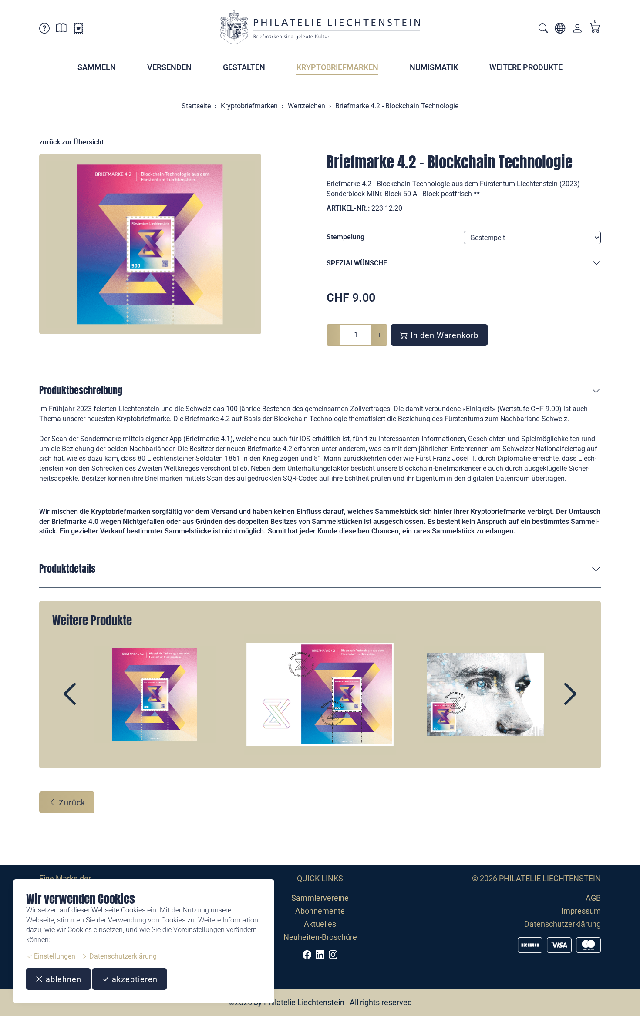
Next (550, 701)
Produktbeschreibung (80, 390)
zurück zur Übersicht (71, 142)
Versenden (169, 67)
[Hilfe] (44, 30)
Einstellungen (53, 956)
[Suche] (543, 29)
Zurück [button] (71, 802)
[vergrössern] (150, 244)
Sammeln (96, 67)
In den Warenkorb (443, 335)
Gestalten (244, 67)
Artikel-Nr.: (348, 208)
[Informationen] (61, 30)
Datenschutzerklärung (122, 956)
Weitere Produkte (526, 67)
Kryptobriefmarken (337, 67)
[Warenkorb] (595, 29)
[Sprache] (560, 30)
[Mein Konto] (577, 30)
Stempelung (345, 237)
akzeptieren (134, 979)
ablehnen (62, 979)
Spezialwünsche (357, 263)
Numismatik (434, 67)
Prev (90, 701)
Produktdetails (67, 568)
